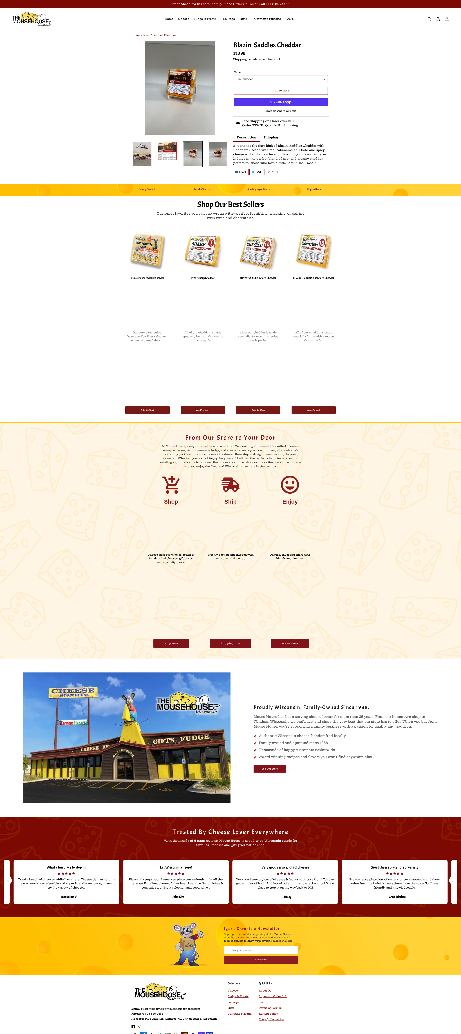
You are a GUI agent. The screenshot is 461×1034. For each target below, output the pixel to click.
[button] (453, 880)
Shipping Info (230, 643)
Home (136, 35)
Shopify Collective (271, 1019)
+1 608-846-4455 (152, 1013)
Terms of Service (270, 1008)
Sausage (233, 1002)
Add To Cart (147, 410)
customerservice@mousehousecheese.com (170, 1008)
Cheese (233, 990)
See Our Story (270, 768)
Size (237, 72)
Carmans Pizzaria (240, 1013)
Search (263, 1002)
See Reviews (290, 643)
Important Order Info (273, 996)
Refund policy (268, 1013)
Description (246, 137)
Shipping (240, 59)
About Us (265, 990)
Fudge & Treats (238, 996)
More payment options (280, 111)
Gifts (231, 1008)
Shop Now (171, 643)
